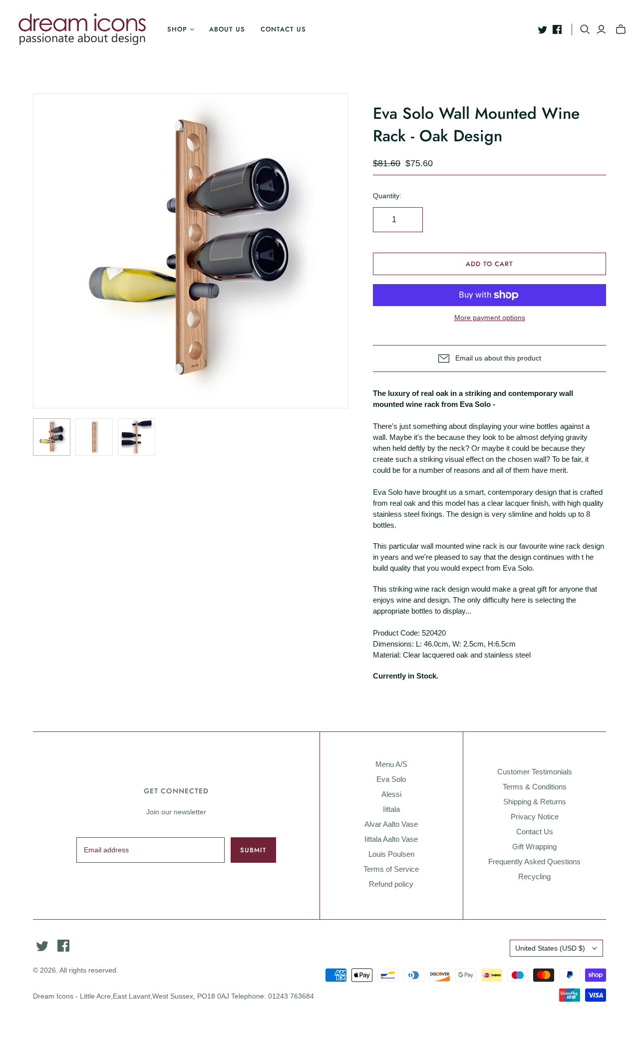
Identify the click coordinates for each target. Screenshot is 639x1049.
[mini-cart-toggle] (621, 29)
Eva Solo (391, 779)
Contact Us (534, 831)
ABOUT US (227, 29)
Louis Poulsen (391, 854)
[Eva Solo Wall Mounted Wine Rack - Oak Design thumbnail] (51, 437)
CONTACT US (283, 29)
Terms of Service (391, 869)
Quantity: (387, 196)
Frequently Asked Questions (534, 861)
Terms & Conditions (535, 786)
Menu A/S (391, 764)
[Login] (601, 29)
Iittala (391, 809)
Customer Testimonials (534, 771)
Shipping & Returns (534, 801)
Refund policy (391, 884)
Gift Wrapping (534, 846)
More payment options (489, 318)
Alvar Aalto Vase (391, 824)
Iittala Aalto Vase (391, 839)
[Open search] (585, 29)
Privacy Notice (535, 816)
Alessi (391, 794)
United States (550, 948)
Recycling (534, 876)
